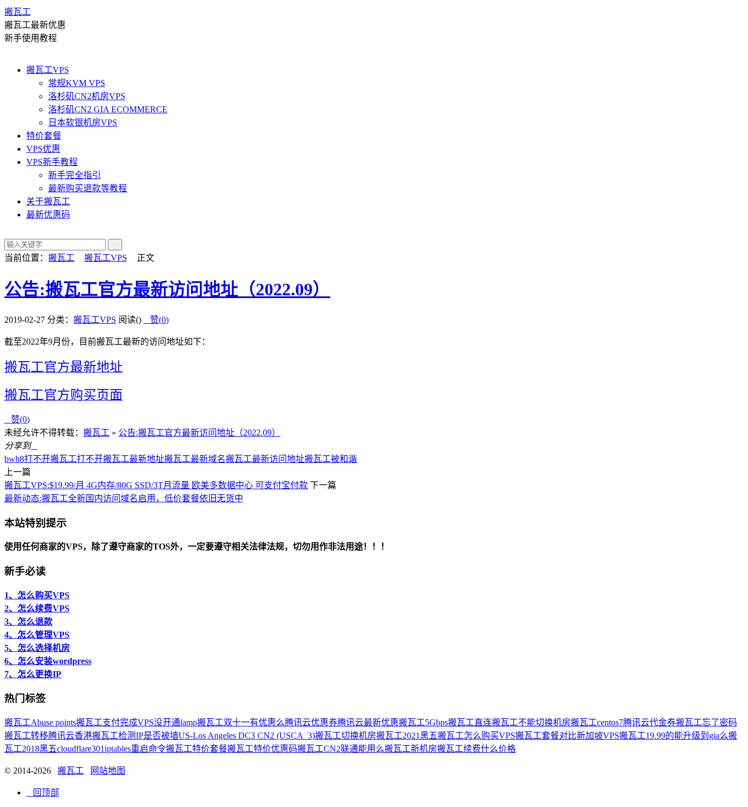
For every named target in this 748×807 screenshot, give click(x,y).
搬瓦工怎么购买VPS (476, 735)
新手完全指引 (74, 175)
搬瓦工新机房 (410, 748)
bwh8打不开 (27, 458)
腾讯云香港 (70, 735)
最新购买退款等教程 (87, 188)
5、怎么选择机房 (37, 648)
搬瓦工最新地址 (133, 458)
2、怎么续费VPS (37, 608)
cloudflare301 (81, 748)
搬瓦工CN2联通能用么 (340, 748)
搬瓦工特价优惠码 (262, 748)
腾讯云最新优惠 (368, 722)
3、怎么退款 (28, 621)
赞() (156, 319)
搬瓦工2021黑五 (407, 735)
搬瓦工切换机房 (345, 735)
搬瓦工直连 (470, 722)
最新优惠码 (48, 214)
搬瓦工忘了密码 (706, 722)
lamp (188, 722)
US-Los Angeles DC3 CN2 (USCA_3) (247, 735)
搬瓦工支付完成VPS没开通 (128, 722)
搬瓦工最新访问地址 (265, 458)
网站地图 (107, 770)
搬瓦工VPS (47, 70)
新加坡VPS (598, 735)
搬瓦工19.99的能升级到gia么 (673, 735)
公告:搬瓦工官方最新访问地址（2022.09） (167, 289)
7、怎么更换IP (32, 674)
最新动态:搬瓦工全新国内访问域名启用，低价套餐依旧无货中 (123, 498)
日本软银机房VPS (82, 122)
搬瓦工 (17, 11)
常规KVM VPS (76, 83)
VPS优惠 (43, 148)
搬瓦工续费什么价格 (476, 748)
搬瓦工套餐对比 (546, 735)
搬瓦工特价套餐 (196, 748)
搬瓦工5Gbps (423, 722)
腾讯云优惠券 (311, 722)
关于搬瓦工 (48, 201)
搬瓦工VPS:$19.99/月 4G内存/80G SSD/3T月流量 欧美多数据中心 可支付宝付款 (156, 485)
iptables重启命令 (135, 748)
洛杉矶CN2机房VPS (86, 96)
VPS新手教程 (52, 162)
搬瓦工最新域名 (195, 458)
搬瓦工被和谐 (330, 458)
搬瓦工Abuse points (40, 722)
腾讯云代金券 (649, 722)
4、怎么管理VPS (37, 634)
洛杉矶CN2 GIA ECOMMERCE (108, 109)
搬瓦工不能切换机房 (531, 722)
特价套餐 (43, 135)
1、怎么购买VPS (37, 595)
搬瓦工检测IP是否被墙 (135, 735)
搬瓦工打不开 (76, 458)
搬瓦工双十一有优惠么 (241, 722)
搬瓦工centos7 (597, 722)
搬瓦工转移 (26, 735)
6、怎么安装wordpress (47, 661)
